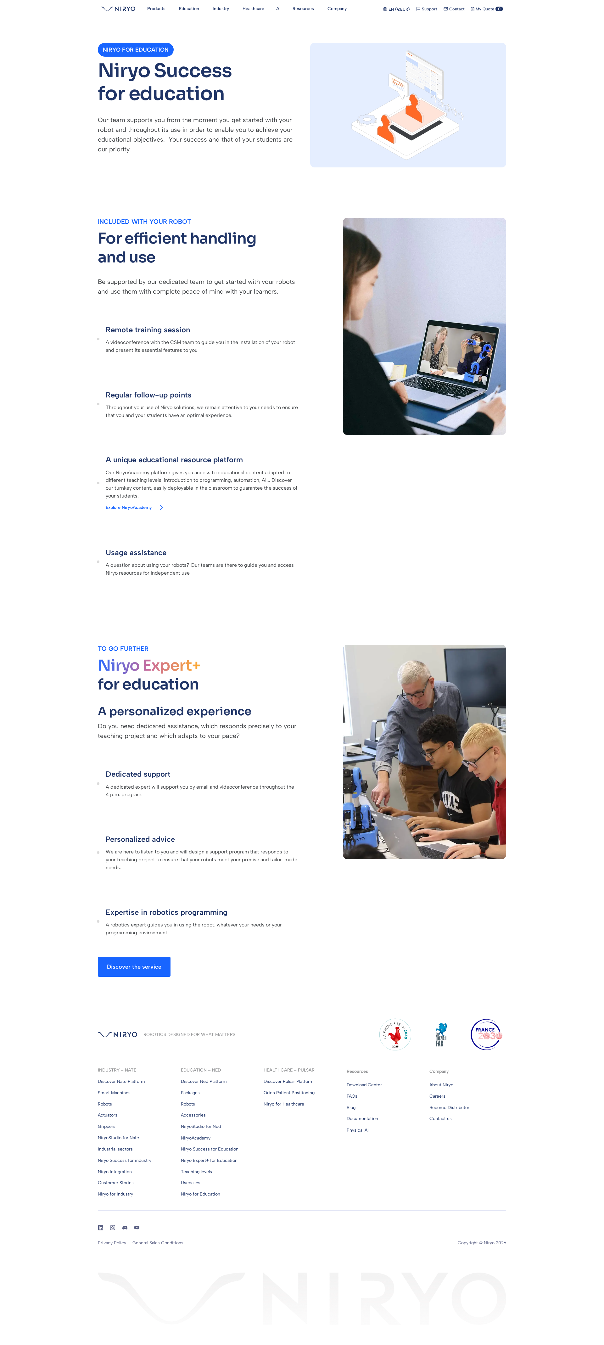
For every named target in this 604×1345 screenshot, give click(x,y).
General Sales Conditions (157, 1243)
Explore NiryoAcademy (129, 507)
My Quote (487, 9)
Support (429, 9)
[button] (136, 50)
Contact (456, 9)
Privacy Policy (112, 1243)
